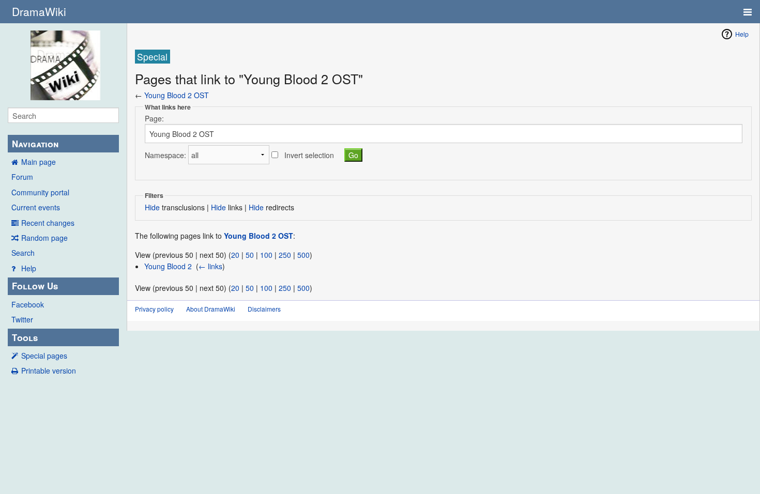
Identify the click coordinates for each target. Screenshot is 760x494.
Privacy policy (154, 308)
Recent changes (47, 223)
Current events (35, 207)
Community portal (40, 192)
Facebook (27, 304)
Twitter (22, 319)
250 (285, 255)
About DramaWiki (210, 308)
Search (23, 253)
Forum (22, 177)
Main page (38, 162)
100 (266, 255)
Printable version (48, 370)
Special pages (44, 355)
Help (28, 268)
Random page (44, 238)
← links (210, 266)
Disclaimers (264, 308)
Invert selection (309, 155)
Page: (154, 118)
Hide (152, 207)
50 (250, 255)
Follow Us (35, 286)
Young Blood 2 (168, 266)
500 (303, 255)
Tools (25, 337)
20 (235, 255)
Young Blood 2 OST (176, 95)
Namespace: (165, 155)
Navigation (35, 143)
